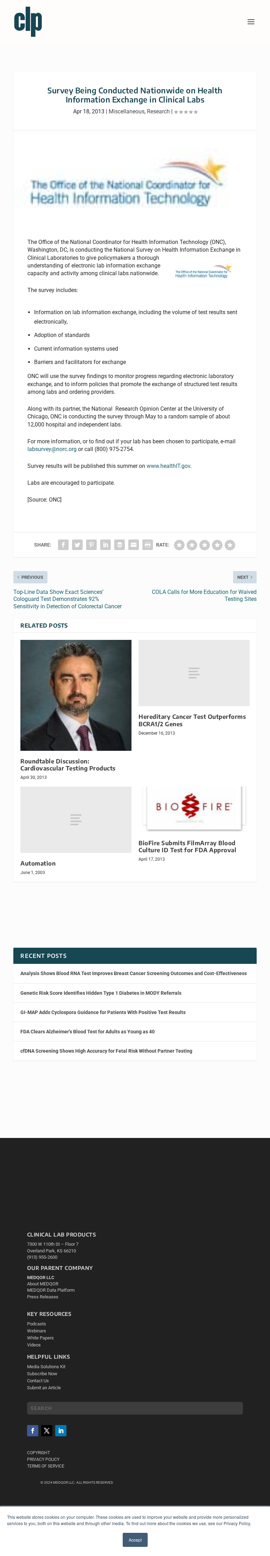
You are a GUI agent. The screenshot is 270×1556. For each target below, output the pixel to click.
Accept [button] (135, 1540)
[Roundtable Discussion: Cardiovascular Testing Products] (75, 695)
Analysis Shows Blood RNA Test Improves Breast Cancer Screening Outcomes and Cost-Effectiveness (133, 973)
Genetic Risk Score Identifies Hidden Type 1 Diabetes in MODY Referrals (100, 993)
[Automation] (75, 820)
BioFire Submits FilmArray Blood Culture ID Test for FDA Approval (187, 846)
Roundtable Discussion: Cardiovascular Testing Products (68, 764)
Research (158, 111)
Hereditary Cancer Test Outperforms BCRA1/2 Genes (192, 720)
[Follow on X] (46, 1430)
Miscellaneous (126, 111)
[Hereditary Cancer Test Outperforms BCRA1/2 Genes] (194, 673)
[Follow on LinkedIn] (60, 1430)
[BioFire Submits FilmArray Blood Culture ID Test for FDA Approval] (194, 810)
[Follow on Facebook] (32, 1430)
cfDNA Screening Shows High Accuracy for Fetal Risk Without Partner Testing (106, 1051)
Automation (38, 863)
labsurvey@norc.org (52, 449)
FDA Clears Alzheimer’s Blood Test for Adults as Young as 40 (87, 1031)
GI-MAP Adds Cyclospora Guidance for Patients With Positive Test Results (103, 1012)
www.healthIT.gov (168, 466)
